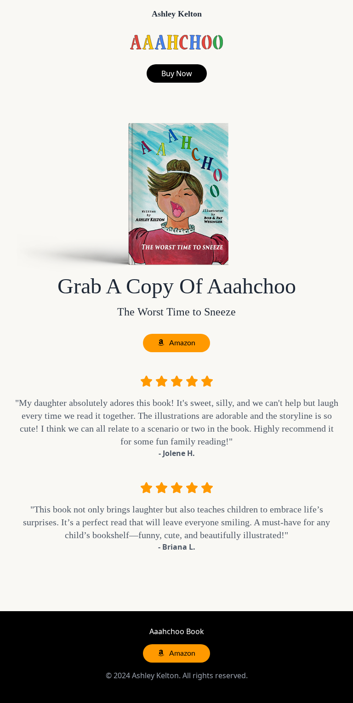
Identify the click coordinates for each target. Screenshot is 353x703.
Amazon (181, 343)
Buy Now (176, 73)
